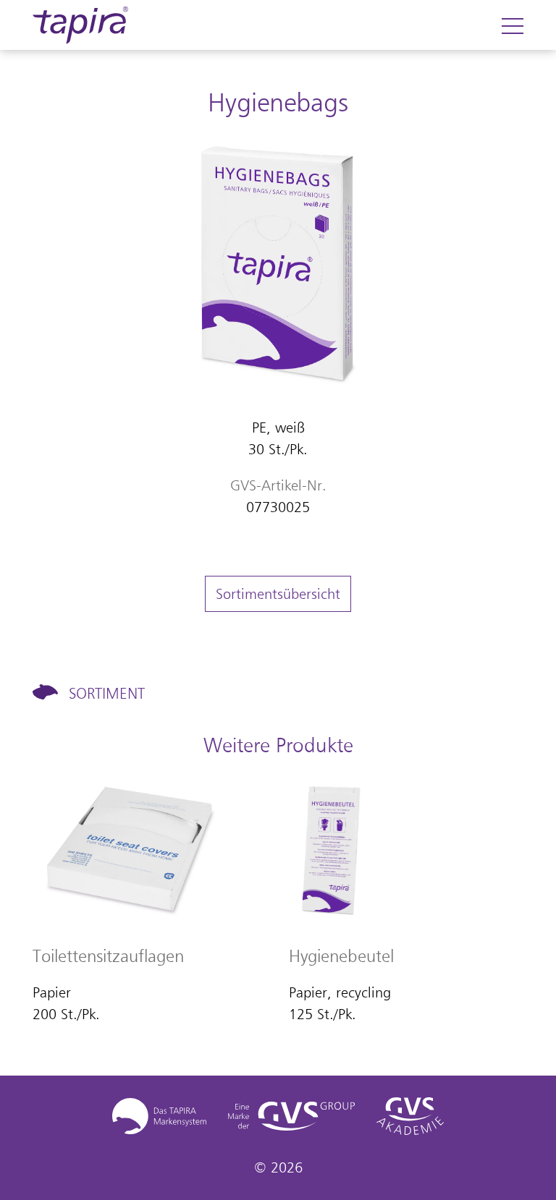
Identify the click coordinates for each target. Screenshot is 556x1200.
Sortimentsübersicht (278, 594)
